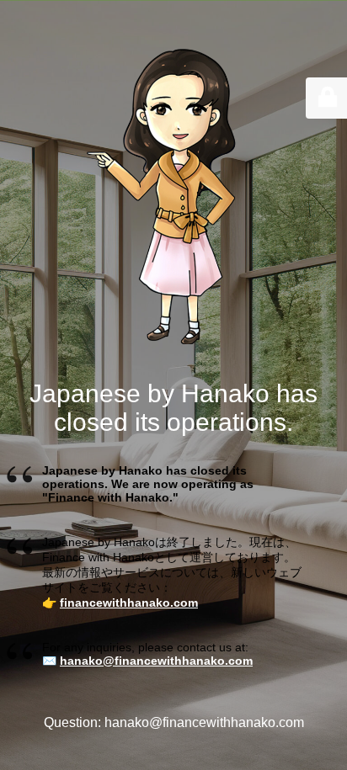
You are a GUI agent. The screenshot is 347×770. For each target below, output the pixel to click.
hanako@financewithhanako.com (156, 660)
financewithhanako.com (129, 602)
